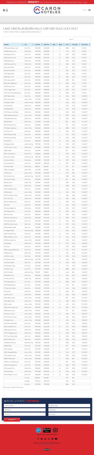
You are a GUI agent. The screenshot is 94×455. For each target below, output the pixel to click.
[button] (22, 44)
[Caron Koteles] (47, 10)
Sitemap (43, 444)
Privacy (50, 444)
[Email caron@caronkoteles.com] (4, 10)
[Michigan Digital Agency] (47, 449)
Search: (71, 39)
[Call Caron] (7, 10)
